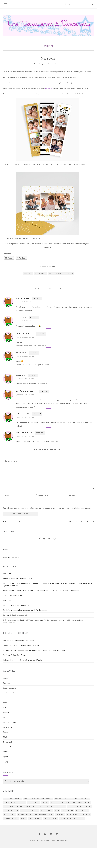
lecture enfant (84, 806)
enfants (6, 712)
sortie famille (35, 818)
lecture (71, 806)
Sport (5, 757)
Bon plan (48, 46)
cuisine (6, 698)
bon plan (28, 273)
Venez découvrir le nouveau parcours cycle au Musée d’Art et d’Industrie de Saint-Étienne (41, 590)
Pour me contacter (11, 557)
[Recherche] (92, 4)
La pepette (7, 727)
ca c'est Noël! (8, 693)
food (5, 717)
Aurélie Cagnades (26, 391)
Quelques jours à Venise (13, 595)
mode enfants (82, 810)
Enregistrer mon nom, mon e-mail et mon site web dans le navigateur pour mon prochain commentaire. (47, 508)
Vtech (81, 818)
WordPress (64, 840)
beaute (58, 799)
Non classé (7, 742)
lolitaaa (58, 64)
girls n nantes (24, 334)
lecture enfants (11, 810)
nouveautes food (25, 814)
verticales (48, 88)
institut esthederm (40, 806)
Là (22, 810)
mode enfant (67, 810)
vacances (64, 818)
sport (54, 818)
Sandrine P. (7, 655)
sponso (47, 818)
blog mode (68, 799)
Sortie (5, 752)
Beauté (6, 678)
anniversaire (46, 799)
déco (5, 703)
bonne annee (40, 273)
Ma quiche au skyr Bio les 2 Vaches (28, 660)
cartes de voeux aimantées (39, 83)
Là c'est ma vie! (9, 722)
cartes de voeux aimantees (61, 273)
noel (13, 814)
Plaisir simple (73, 814)
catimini (54, 803)
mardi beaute (46, 810)
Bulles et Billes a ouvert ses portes (18, 578)
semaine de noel (11, 818)
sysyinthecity (24, 433)
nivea (6, 814)
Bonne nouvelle (9, 688)
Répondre (37, 298)
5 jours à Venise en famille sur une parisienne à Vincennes (27, 650)
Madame (20, 375)
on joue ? (7, 747)
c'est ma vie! (19, 803)
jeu (52, 806)
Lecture (6, 732)
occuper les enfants (44, 814)
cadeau (45, 803)
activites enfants (31, 799)
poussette (85, 814)
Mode (5, 737)
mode (57, 810)
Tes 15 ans (7, 573)
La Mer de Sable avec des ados (16, 615)
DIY (4, 707)
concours (77, 803)
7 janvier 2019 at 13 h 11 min (25, 302)
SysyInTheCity (9, 645)
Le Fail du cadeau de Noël (79, 521)
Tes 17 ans (7, 600)
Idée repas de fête (13, 521)
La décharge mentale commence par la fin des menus (25, 610)
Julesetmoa (23, 414)
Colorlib (47, 840)
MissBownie (22, 298)
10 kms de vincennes (12, 799)
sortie (23, 818)
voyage (6, 761)
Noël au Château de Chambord (16, 605)
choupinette (65, 803)
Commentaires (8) (47, 266)
